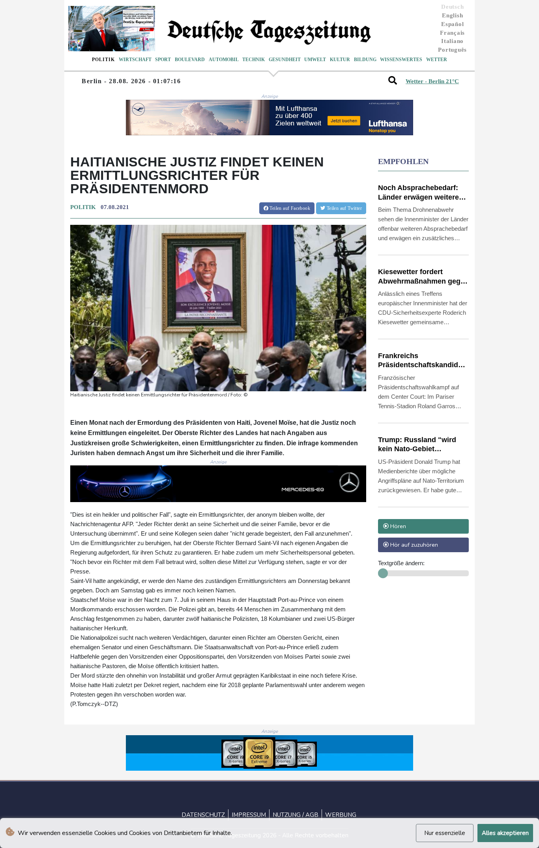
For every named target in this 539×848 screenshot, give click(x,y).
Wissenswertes (401, 59)
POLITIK (83, 207)
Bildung (365, 59)
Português (452, 50)
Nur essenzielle (444, 833)
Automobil (224, 59)
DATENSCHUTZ (203, 815)
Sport (163, 59)
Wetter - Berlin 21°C (432, 81)
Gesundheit (285, 59)
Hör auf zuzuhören (413, 545)
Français (452, 33)
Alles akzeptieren (505, 833)
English (452, 15)
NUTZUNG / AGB (295, 815)
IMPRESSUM (249, 815)
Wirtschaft (135, 59)
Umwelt (315, 59)
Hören (397, 526)
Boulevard (190, 59)
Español (452, 24)
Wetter (436, 59)
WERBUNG (340, 815)
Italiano (452, 41)
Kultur (340, 59)
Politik (103, 59)
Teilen (289, 208)
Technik (253, 59)
